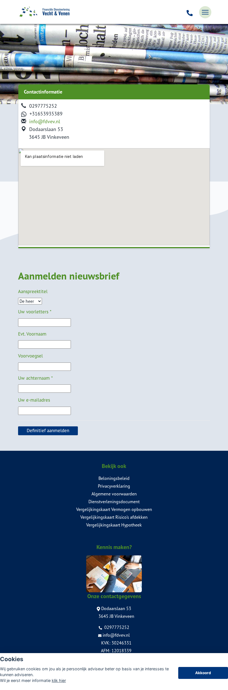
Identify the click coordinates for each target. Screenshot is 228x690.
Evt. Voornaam (32, 334)
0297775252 (116, 627)
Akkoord (203, 673)
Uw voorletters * (34, 312)
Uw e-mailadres (34, 400)
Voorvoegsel (30, 356)
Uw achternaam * (35, 378)
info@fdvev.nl (44, 121)
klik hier (59, 680)
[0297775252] (190, 12)
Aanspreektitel (33, 291)
